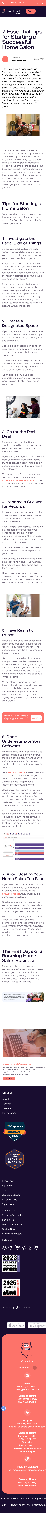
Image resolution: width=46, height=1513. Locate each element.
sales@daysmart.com (27, 1389)
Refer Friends (9, 1199)
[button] (3, 1408)
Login (42, 3)
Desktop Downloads (13, 1224)
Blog (4, 1190)
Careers (6, 1108)
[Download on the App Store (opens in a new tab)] (16, 1325)
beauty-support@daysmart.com (27, 1426)
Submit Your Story (12, 1233)
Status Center (10, 1229)
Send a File (8, 1219)
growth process (11, 894)
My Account (8, 1204)
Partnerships (9, 1113)
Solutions (7, 1185)
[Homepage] (11, 11)
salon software (16, 772)
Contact (6, 1103)
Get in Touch (24, 1367)
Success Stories (11, 1195)
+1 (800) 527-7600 (27, 1386)
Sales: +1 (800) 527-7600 (15, 3)
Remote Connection (13, 1215)
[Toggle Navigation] (42, 11)
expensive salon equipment (18, 480)
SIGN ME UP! (9, 1078)
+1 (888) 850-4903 (27, 1423)
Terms (4, 1504)
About (5, 1099)
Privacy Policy (17, 1504)
